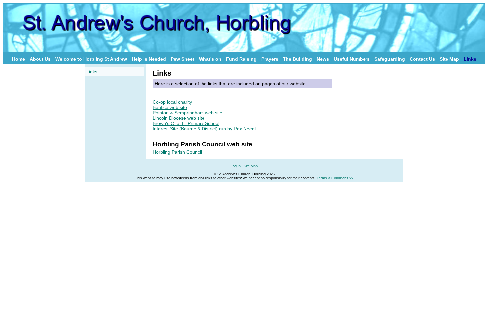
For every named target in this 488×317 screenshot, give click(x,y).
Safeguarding (389, 59)
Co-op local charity (172, 102)
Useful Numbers (352, 59)
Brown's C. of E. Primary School (186, 123)
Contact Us (422, 59)
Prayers (269, 59)
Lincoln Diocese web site (178, 118)
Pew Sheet (182, 59)
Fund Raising (241, 59)
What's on (210, 59)
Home (18, 59)
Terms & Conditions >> (335, 178)
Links (470, 59)
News (323, 59)
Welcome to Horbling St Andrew (91, 59)
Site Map (449, 59)
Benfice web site (170, 107)
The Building (297, 59)
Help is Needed (149, 59)
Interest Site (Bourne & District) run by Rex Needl (204, 128)
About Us (40, 59)
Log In (236, 166)
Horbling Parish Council (177, 152)
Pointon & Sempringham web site (187, 112)
